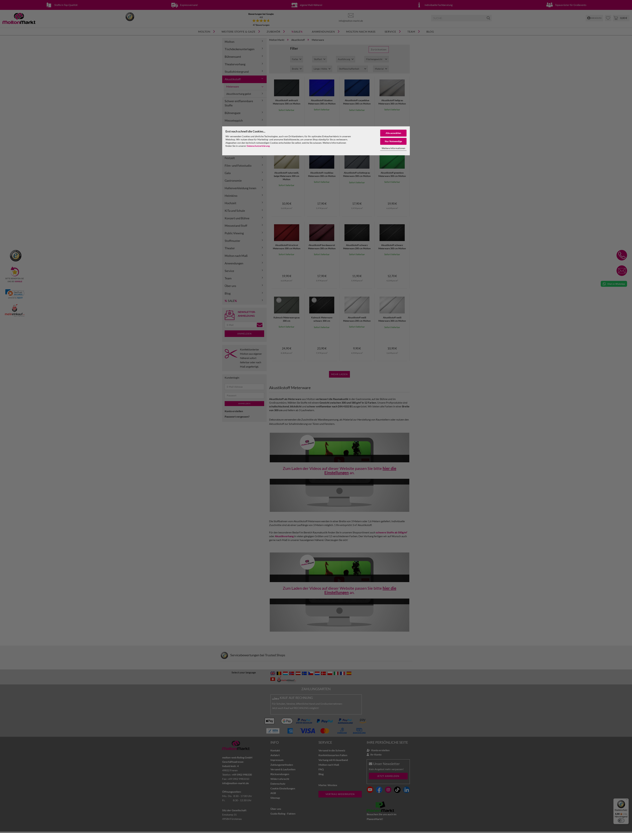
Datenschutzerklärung (258, 145)
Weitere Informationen (393, 148)
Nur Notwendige (393, 141)
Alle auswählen (393, 133)
